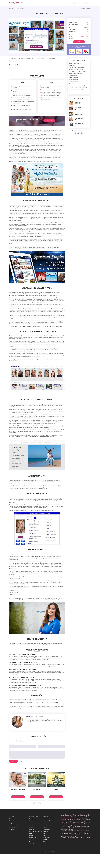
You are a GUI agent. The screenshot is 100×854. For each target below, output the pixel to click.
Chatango (31, 846)
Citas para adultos (33, 820)
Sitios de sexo (32, 823)
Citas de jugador (47, 820)
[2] (18, 741)
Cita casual (31, 827)
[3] (19, 741)
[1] (16, 741)
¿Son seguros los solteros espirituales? (77, 85)
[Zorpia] (71, 108)
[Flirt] (79, 51)
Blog (80, 3)
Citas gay (31, 818)
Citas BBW (45, 827)
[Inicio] (15, 3)
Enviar (13, 761)
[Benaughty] (86, 51)
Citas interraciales (47, 823)
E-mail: (39, 744)
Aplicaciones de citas (33, 816)
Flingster (45, 835)
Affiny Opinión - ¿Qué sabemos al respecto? (78, 114)
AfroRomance (32, 841)
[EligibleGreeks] (71, 103)
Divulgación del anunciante (15, 823)
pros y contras (72, 65)
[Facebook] (10, 61)
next (39, 803)
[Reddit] (76, 134)
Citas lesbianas (46, 829)
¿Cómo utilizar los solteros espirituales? (77, 89)
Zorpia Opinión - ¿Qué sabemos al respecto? (78, 109)
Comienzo (49, 120)
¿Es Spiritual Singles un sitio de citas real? (78, 87)
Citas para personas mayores (35, 831)
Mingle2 (30, 833)
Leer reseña (18, 794)
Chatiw (44, 833)
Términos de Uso (13, 827)
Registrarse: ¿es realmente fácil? (76, 69)
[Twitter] (16, 61)
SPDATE (45, 839)
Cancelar (21, 761)
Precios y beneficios (73, 79)
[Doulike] (71, 119)
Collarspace (46, 831)
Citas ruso (45, 816)
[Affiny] (71, 114)
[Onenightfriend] (72, 51)
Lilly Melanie (29, 716)
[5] (22, 741)
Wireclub (45, 841)
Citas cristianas (13, 68)
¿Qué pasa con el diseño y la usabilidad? (77, 71)
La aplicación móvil (73, 75)
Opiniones (74, 3)
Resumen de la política (14, 825)
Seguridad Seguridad (73, 77)
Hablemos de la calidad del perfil (76, 73)
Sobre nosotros (12, 818)
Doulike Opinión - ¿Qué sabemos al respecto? (78, 120)
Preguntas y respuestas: (74, 83)
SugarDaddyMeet (32, 844)
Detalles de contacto (13, 820)
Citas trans (45, 818)
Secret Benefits (46, 837)
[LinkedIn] (13, 61)
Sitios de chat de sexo (48, 825)
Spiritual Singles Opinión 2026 (75, 63)
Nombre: (11, 744)
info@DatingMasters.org (67, 818)
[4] (20, 741)
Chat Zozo (45, 844)
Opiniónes (11, 816)
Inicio (68, 3)
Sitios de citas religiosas (15, 64)
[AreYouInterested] (71, 124)
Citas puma (31, 829)
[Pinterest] (19, 61)
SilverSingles (31, 839)
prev (34, 803)
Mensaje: (11, 750)
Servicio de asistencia (73, 81)
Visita (79, 41)
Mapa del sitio (12, 829)
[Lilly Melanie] (17, 722)
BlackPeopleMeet (32, 837)
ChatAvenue (31, 835)
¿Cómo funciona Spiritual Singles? (76, 67)
